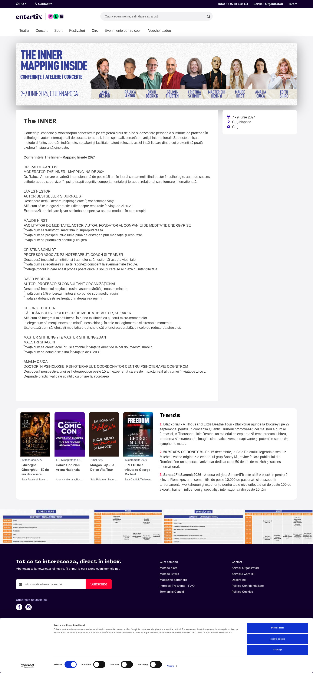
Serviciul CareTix (243, 574)
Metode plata (168, 568)
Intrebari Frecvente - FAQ (177, 586)
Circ (95, 30)
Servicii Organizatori (268, 4)
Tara (291, 4)
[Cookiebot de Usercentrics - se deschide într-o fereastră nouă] (27, 666)
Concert (41, 30)
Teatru (24, 30)
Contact (43, 4)
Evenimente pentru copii (123, 30)
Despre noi (239, 580)
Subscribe (98, 584)
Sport (58, 30)
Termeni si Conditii (172, 592)
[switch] (99, 664)
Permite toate (277, 628)
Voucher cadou (159, 30)
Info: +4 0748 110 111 (233, 4)
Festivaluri (77, 30)
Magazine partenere (173, 580)
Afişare (170, 666)
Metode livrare (169, 574)
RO (22, 4)
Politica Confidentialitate (248, 586)
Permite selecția (277, 639)
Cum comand (169, 562)
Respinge (277, 650)
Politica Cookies (242, 592)
